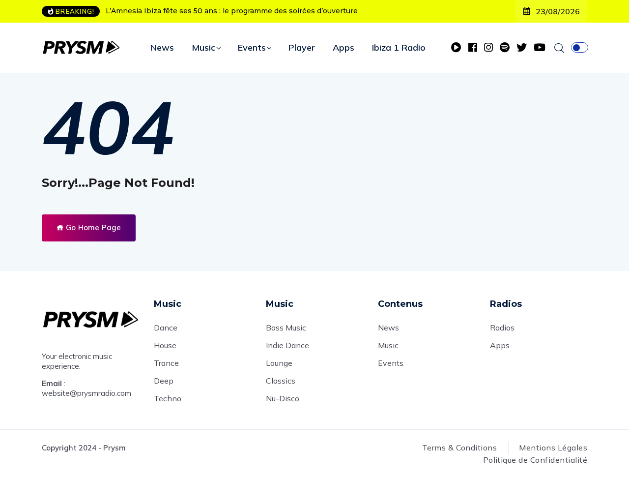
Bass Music (286, 327)
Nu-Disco (282, 398)
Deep (163, 381)
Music (203, 47)
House (165, 345)
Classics (280, 381)
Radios (502, 327)
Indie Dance (287, 345)
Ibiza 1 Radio (399, 47)
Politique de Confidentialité (535, 460)
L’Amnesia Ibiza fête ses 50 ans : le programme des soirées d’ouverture (232, 10)
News (162, 47)
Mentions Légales (553, 447)
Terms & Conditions (459, 447)
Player (301, 47)
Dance (165, 327)
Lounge (279, 363)
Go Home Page (92, 227)
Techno (167, 398)
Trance (166, 363)
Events (252, 47)
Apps (343, 47)
